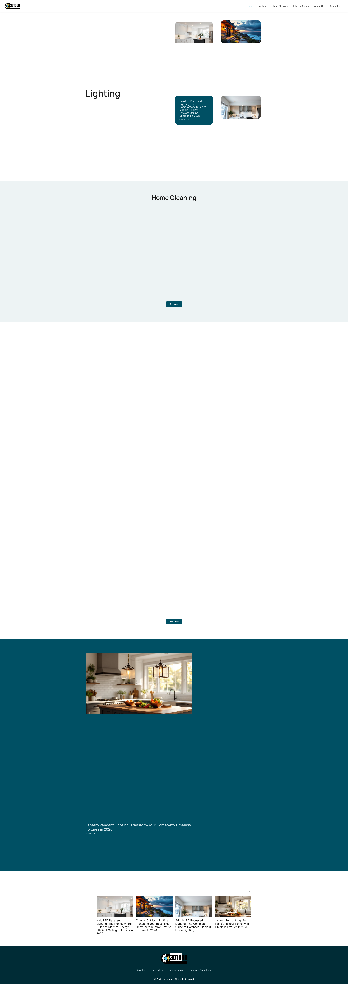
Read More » (184, 119)
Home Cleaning (280, 5)
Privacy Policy (176, 969)
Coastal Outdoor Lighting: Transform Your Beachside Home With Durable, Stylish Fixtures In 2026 (153, 925)
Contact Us (335, 5)
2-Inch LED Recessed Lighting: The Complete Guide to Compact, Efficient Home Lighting (193, 925)
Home (249, 5)
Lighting (262, 5)
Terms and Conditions (200, 969)
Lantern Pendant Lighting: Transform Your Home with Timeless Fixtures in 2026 (138, 827)
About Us (319, 5)
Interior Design (301, 5)
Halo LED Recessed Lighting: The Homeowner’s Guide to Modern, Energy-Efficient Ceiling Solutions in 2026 (192, 108)
